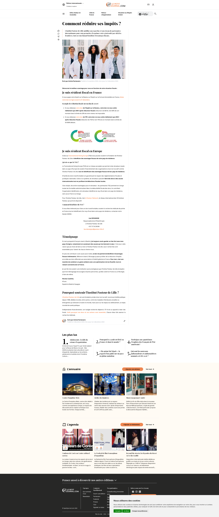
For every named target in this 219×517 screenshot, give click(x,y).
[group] (151, 13)
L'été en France (91, 14)
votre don (79, 108)
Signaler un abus (98, 507)
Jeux (108, 505)
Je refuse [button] (126, 511)
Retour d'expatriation (106, 14)
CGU (94, 505)
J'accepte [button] (118, 511)
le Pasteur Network (91, 198)
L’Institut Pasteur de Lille (70, 297)
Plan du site (99, 514)
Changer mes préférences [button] (139, 511)
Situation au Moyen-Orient (125, 14)
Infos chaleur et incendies (75, 14)
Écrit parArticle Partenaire (71, 81)
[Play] (151, 13)
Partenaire (96, 496)
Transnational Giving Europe (78, 156)
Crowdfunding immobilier (115, 492)
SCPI (108, 494)
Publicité (96, 499)
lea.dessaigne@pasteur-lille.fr (94, 229)
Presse (95, 502)
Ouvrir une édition (99, 494)
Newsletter (86, 496)
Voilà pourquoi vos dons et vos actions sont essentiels (86, 312)
